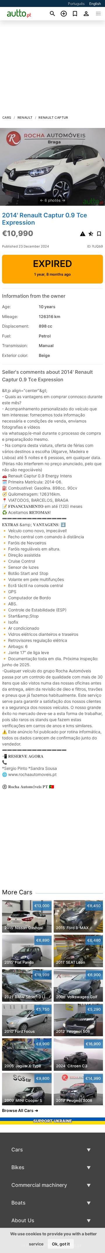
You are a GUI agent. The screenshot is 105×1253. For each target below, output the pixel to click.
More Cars (17, 892)
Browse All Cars (18, 1110)
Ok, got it (61, 1243)
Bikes (17, 1167)
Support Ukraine (52, 1120)
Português (76, 3)
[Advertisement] (52, 69)
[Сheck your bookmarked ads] (75, 13)
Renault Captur (53, 117)
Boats (18, 1203)
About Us (22, 1220)
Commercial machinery (39, 1185)
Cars (6, 117)
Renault (25, 117)
